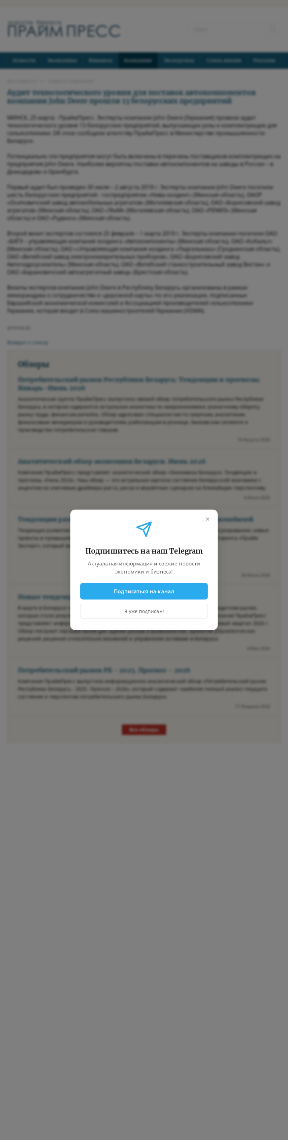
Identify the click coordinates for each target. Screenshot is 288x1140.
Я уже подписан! (144, 611)
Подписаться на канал (144, 591)
